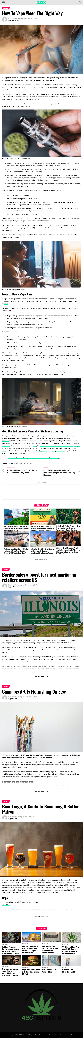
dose (34, 446)
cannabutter (9, 230)
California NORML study (41, 94)
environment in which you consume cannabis (56, 446)
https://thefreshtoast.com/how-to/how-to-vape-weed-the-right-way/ (34, 458)
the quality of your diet (46, 448)
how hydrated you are (29, 448)
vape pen (23, 463)
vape (16, 463)
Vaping (30, 463)
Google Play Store (58, 451)
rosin (6, 304)
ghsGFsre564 (14, 20)
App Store (43, 451)
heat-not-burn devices (19, 87)
